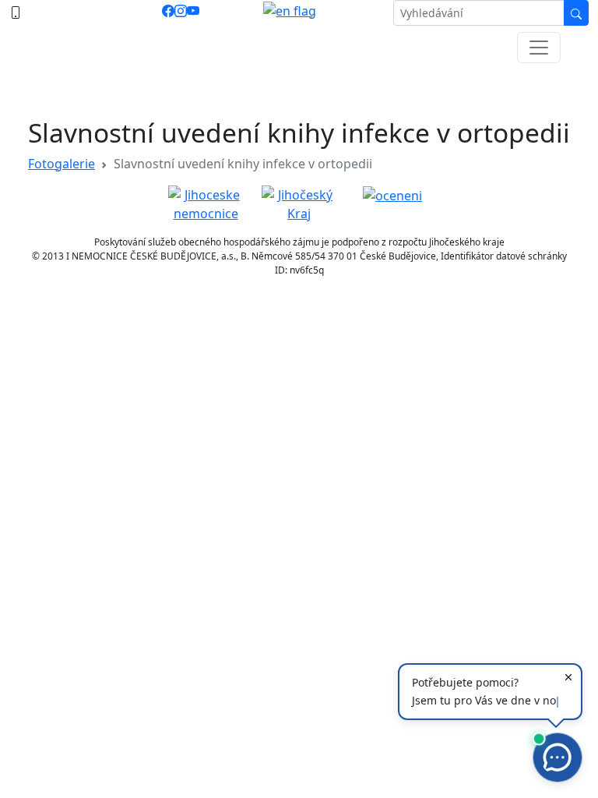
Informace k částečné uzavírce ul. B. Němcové (299, 86)
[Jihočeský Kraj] (299, 202)
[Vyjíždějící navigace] (539, 47)
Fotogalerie (61, 163)
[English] (289, 13)
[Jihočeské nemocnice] (205, 202)
